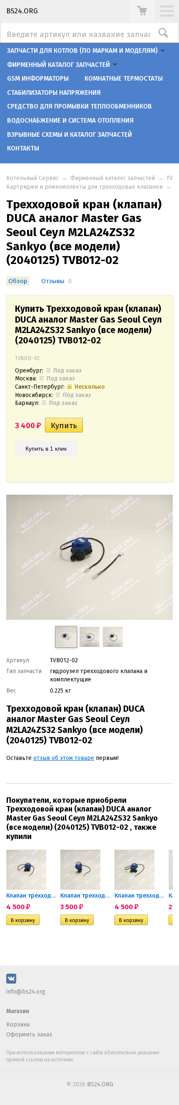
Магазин (17, 1011)
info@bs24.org (25, 991)
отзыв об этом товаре (63, 758)
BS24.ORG (22, 11)
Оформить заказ (29, 1034)
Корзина (18, 1024)
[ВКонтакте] (11, 982)
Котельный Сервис (32, 178)
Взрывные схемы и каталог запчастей (69, 134)
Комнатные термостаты (124, 78)
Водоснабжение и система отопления (70, 120)
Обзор (17, 281)
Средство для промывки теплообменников (79, 106)
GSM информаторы (38, 78)
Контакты (23, 148)
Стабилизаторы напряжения (54, 92)
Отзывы (53, 281)
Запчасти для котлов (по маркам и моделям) (82, 50)
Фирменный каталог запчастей (58, 65)
